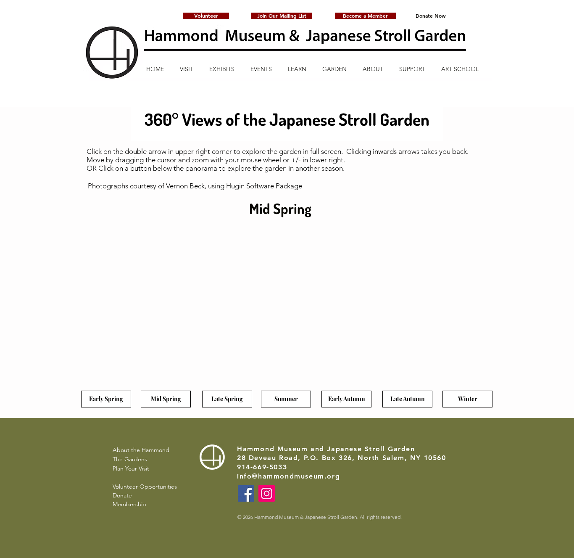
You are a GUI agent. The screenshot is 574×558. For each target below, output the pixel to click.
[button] (281, 16)
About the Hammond (141, 450)
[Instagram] (266, 493)
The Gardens (130, 459)
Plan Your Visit (131, 468)
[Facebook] (246, 493)
